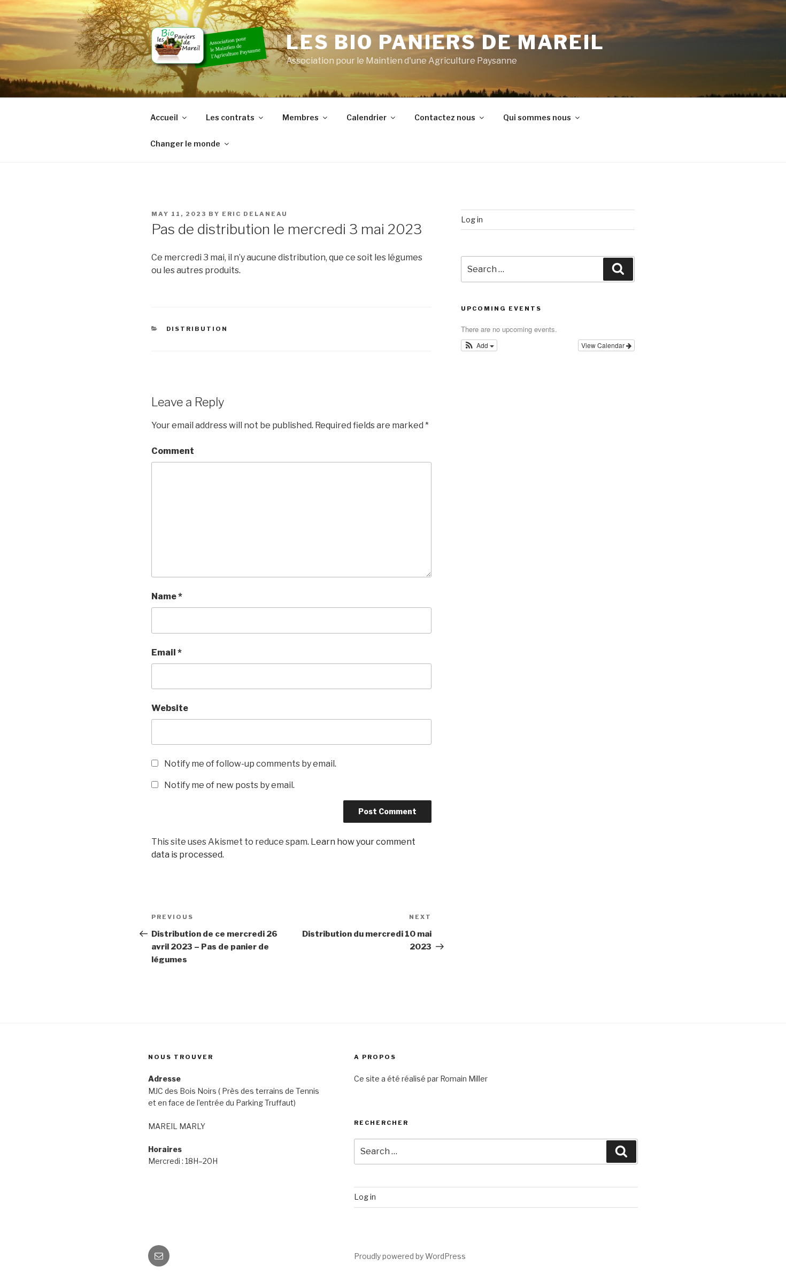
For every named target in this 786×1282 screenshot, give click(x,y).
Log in (472, 219)
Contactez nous (444, 117)
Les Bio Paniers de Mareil (445, 42)
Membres (300, 117)
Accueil (164, 117)
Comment (172, 451)
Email (166, 652)
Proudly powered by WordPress (410, 1256)
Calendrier (366, 117)
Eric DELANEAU (255, 214)
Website (169, 708)
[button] (479, 345)
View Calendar (603, 345)
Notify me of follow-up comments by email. (250, 764)
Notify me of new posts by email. (229, 785)
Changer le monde (185, 143)
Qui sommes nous (537, 117)
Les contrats (230, 117)
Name (166, 596)
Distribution (197, 329)
